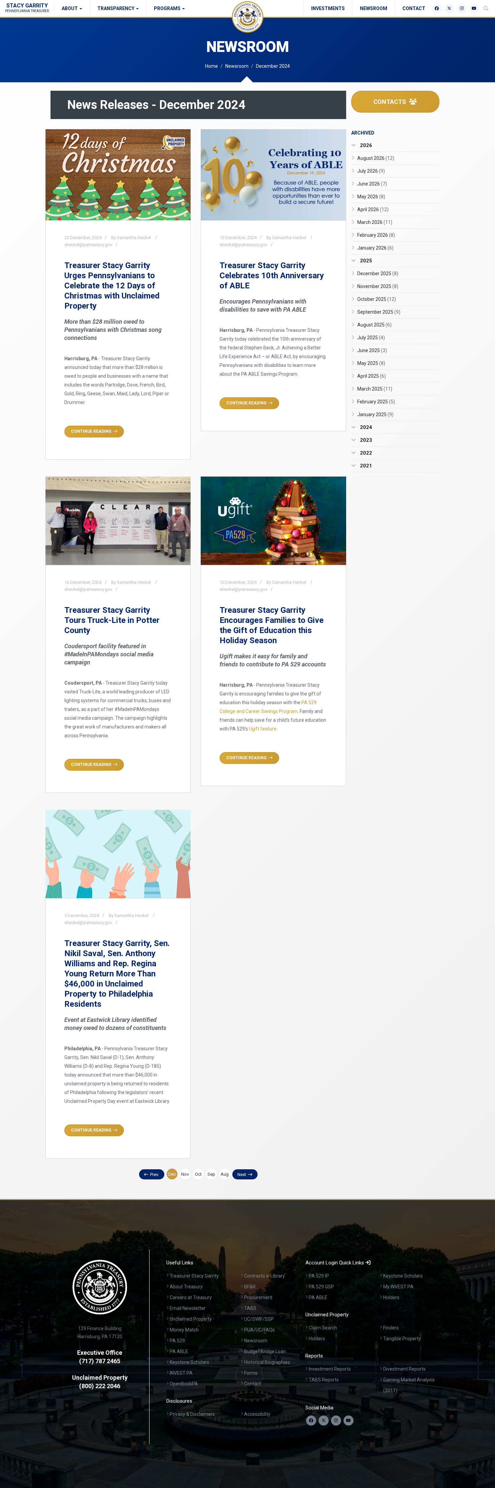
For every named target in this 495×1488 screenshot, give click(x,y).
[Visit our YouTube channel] (348, 1420)
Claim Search (323, 1327)
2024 (365, 427)
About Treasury (186, 1286)
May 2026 (371, 196)
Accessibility (257, 1414)
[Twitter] (449, 8)
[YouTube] (474, 8)
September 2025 (378, 312)
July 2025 (371, 337)
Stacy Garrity (27, 7)
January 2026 (375, 248)
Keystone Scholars (189, 1362)
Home (211, 66)
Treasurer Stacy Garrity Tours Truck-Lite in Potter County (112, 620)
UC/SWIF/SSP (259, 1319)
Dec (172, 1174)
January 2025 (375, 414)
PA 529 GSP (321, 1286)
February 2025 (376, 401)
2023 (365, 440)
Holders (391, 1297)
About (70, 8)
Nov (185, 1174)
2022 (365, 453)
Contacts (390, 101)
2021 (365, 466)
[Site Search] (486, 8)
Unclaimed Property (191, 1319)
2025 (365, 261)
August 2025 (374, 324)
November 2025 (377, 286)
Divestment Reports (404, 1369)
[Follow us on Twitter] (324, 1420)
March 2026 (374, 222)
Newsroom (373, 8)
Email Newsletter (188, 1308)
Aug (225, 1174)
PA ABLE (179, 1351)
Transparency (116, 8)
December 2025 (377, 273)
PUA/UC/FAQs (259, 1330)
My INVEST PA (398, 1286)
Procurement (258, 1297)
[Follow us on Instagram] (336, 1420)
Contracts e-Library (264, 1276)
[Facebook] (437, 8)
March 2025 (374, 389)
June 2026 (372, 184)
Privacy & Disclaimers (192, 1414)
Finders (391, 1327)
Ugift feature (262, 729)
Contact (413, 8)
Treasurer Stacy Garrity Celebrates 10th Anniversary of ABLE (272, 275)
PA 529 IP (319, 1276)
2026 (365, 145)
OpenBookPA (184, 1383)
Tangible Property (402, 1338)
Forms (251, 1373)
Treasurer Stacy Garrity (194, 1276)
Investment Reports (330, 1369)
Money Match (184, 1330)
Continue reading (91, 431)
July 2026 (371, 171)
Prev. (154, 1174)
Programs (168, 8)
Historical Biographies (267, 1362)
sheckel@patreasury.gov (88, 244)
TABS (250, 1308)
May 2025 (371, 363)
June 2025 (372, 350)
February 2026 (376, 235)
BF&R (250, 1286)
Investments (328, 8)
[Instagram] (462, 8)
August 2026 (375, 158)
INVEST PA (181, 1373)
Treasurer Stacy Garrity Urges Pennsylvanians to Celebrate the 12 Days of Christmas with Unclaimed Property (112, 286)
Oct (198, 1174)
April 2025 (371, 376)
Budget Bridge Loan (265, 1351)
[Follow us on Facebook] (311, 1420)
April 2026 (373, 209)
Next (241, 1174)
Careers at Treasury (191, 1297)
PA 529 (177, 1340)
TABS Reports (324, 1379)
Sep (211, 1174)
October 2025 (376, 299)
